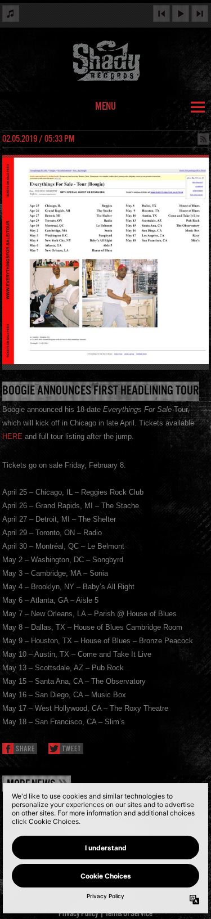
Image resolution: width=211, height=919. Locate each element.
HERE (12, 436)
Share (25, 749)
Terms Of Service (128, 913)
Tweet (71, 749)
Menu (105, 107)
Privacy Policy (78, 913)
